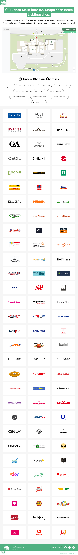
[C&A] (14, 144)
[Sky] (14, 474)
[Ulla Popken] (39, 518)
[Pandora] (14, 446)
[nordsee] (39, 417)
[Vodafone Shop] (39, 532)
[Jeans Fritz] (14, 331)
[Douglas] (14, 201)
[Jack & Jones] (63, 316)
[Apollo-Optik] (14, 115)
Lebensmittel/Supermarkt (24, 91)
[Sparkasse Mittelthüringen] (63, 475)
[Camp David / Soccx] (63, 144)
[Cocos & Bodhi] (14, 173)
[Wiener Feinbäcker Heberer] (63, 532)
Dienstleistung (47, 86)
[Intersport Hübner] (39, 316)
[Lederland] (63, 345)
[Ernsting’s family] (14, 244)
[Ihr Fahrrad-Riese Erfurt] (14, 316)
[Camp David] (39, 144)
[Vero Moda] (63, 517)
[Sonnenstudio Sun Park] (39, 474)
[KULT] (14, 345)
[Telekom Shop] (14, 503)
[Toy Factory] (63, 503)
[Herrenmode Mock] (63, 288)
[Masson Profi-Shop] (63, 359)
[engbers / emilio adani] (63, 230)
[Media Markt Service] (14, 388)
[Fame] (14, 259)
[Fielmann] (63, 259)
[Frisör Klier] (14, 288)
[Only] (14, 431)
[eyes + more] (63, 245)
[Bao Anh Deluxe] (14, 130)
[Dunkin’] (39, 201)
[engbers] (39, 230)
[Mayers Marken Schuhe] (14, 374)
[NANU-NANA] (39, 403)
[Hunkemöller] (63, 302)
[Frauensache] (39, 273)
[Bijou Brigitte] (39, 129)
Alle (11, 86)
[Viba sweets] (14, 532)
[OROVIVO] (63, 431)
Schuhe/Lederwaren (39, 97)
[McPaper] (39, 374)
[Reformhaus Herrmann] (14, 460)
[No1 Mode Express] (14, 417)
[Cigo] (63, 158)
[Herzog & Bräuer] (14, 302)
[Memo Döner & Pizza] (39, 388)
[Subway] (63, 489)
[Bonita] (63, 130)
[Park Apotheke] (39, 446)
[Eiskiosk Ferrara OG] (63, 216)
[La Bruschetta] (39, 345)
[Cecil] (14, 158)
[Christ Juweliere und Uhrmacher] (39, 158)
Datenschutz (63, 553)
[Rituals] (63, 460)
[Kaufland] (63, 331)
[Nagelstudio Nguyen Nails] (14, 403)
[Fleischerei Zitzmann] (14, 273)
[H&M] (39, 288)
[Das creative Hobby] (39, 173)
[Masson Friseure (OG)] (39, 359)
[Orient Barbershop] (39, 431)
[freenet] (63, 273)
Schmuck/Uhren (55, 91)
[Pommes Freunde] (63, 446)
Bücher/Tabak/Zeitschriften (27, 86)
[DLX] (39, 187)
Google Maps (56, 547)
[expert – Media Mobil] (39, 244)
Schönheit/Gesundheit (19, 97)
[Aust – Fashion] (39, 115)
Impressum (72, 553)
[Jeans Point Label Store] (39, 331)
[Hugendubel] (39, 302)
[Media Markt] (63, 374)
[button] (3, 551)
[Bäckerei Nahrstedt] (63, 115)
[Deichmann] (63, 173)
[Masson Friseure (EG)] (14, 359)
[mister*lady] (63, 388)
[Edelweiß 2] (14, 216)
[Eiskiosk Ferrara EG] (39, 216)
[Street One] (14, 489)
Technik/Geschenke (59, 97)
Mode (41, 91)
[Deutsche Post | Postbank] (14, 187)
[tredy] (14, 518)
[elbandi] (14, 230)
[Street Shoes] (39, 489)
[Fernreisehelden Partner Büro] (39, 259)
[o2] (63, 417)
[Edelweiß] (63, 202)
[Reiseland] (39, 460)
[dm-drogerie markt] (63, 187)
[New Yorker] (63, 402)
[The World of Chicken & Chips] (39, 503)
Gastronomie (63, 86)
